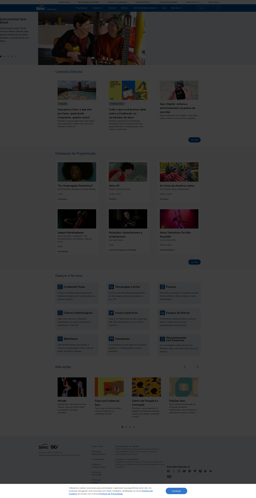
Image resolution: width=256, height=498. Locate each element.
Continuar (176, 490)
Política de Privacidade (111, 493)
